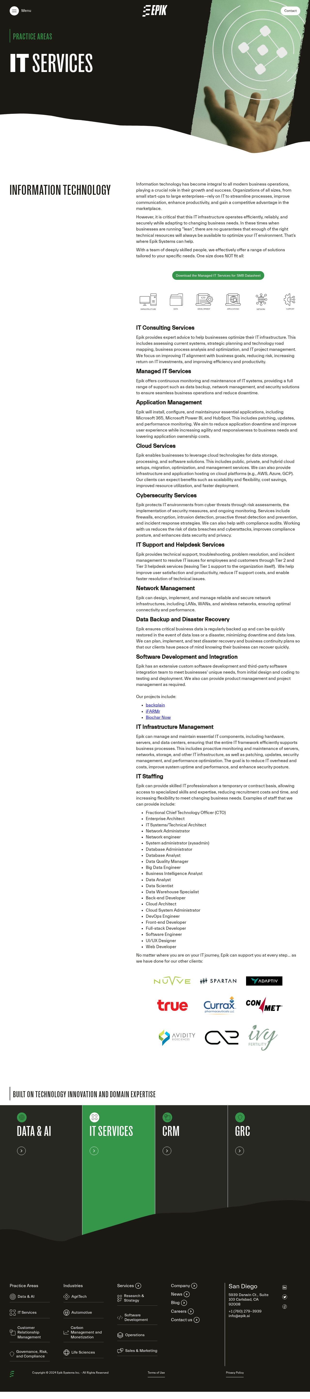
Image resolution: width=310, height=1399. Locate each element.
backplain (155, 705)
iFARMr (153, 711)
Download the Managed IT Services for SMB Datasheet (218, 275)
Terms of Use (156, 1372)
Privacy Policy (235, 1372)
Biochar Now (158, 717)
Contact (290, 11)
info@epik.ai (239, 1316)
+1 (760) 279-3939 (245, 1311)
